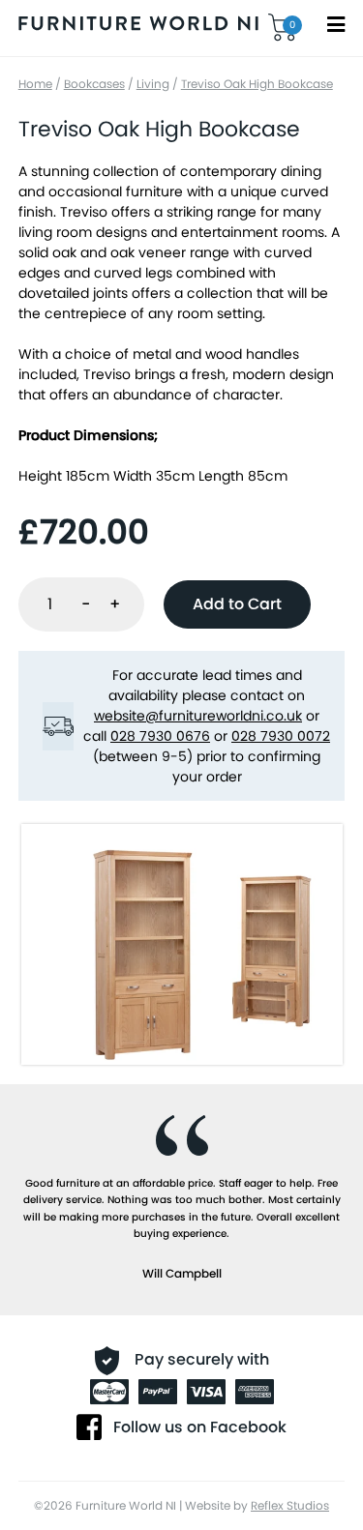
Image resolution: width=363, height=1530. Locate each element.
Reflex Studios (290, 1505)
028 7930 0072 (280, 736)
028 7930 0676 (160, 736)
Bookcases (94, 83)
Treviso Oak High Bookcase (257, 83)
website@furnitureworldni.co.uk (198, 715)
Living (152, 83)
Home (35, 83)
